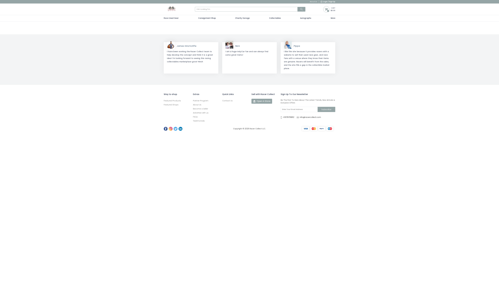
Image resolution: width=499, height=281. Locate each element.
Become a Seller (200, 108)
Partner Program (200, 100)
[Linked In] (180, 129)
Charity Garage (242, 18)
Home (242, 31)
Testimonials (199, 121)
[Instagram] (171, 129)
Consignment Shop (207, 18)
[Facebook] (166, 129)
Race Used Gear (171, 18)
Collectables (275, 18)
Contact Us (227, 100)
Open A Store (263, 101)
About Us (197, 104)
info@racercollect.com (310, 117)
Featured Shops (171, 104)
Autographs (305, 18)
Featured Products (172, 100)
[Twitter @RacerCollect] (176, 129)
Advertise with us (200, 112)
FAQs (195, 117)
